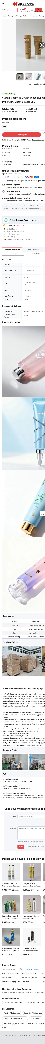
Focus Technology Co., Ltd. (28, 1035)
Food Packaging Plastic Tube (13, 1023)
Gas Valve (25, 982)
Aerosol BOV (6, 978)
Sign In (5, 239)
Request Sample (38, 140)
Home (4, 16)
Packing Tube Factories (12, 1013)
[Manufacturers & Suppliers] (23, 4)
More (4, 1028)
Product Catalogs (33, 969)
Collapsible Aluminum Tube (11, 974)
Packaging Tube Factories (33, 1013)
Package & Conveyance (30, 16)
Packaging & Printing (14, 16)
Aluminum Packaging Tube (13, 1002)
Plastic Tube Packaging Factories (15, 1018)
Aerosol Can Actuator (29, 978)
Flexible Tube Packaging (36, 1023)
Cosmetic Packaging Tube (11, 982)
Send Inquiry (22, 135)
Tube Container (36, 1018)
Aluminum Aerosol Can (29, 974)
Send (21, 847)
